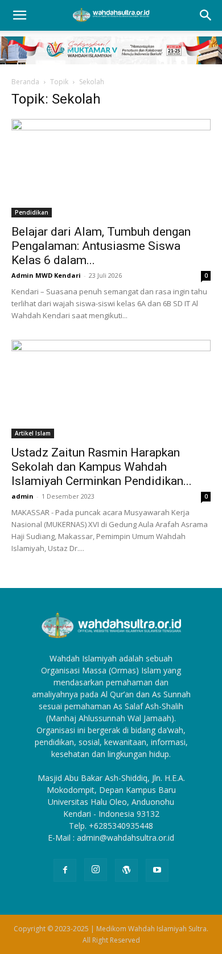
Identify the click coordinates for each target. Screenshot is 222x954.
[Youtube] (157, 870)
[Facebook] (65, 870)
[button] (19, 15)
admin (22, 496)
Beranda (25, 82)
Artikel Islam (33, 433)
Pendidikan (31, 212)
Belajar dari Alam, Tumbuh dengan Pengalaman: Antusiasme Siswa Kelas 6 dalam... (101, 246)
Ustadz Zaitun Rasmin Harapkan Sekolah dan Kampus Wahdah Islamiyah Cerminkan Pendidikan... (101, 467)
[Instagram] (95, 869)
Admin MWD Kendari (46, 275)
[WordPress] (126, 870)
